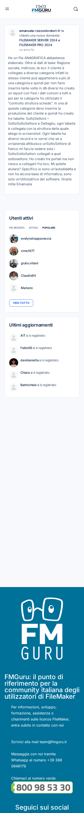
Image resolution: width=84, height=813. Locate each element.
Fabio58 (26, 348)
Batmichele (28, 385)
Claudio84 (28, 275)
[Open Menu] (7, 8)
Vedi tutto (21, 303)
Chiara (25, 372)
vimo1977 (27, 251)
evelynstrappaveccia (36, 238)
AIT (22, 335)
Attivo (33, 228)
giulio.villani (29, 263)
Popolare (48, 228)
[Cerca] (75, 9)
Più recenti (16, 228)
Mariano (26, 288)
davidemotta (29, 360)
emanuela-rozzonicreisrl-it (39, 31)
